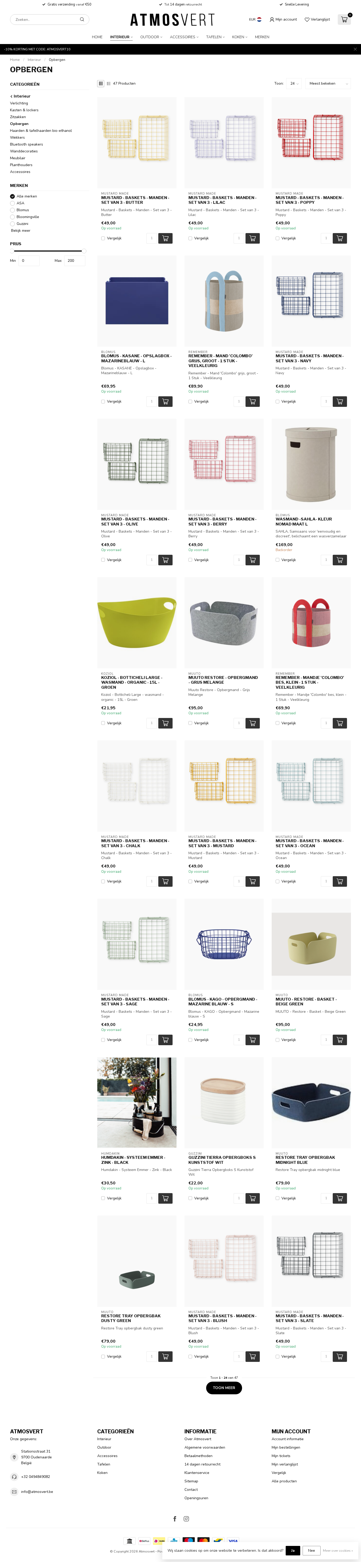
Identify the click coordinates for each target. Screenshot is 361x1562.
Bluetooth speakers (26, 144)
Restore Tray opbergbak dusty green (131, 1318)
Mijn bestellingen (286, 1447)
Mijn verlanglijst (285, 1464)
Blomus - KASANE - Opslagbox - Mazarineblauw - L (136, 358)
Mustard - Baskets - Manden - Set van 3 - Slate (310, 1318)
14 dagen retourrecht (202, 1464)
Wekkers (17, 137)
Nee (311, 1550)
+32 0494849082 (35, 1476)
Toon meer (224, 1387)
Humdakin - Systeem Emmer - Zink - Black (133, 1160)
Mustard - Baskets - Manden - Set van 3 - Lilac (222, 200)
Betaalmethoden (198, 1455)
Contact (191, 1489)
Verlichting (19, 103)
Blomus (23, 210)
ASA (20, 203)
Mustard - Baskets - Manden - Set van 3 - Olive (135, 521)
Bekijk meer (20, 230)
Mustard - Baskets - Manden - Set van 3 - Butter (135, 200)
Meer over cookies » (338, 1550)
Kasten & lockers (24, 110)
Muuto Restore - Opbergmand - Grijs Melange (223, 680)
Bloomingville (28, 217)
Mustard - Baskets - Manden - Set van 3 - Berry (222, 521)
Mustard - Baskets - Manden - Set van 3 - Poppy (310, 200)
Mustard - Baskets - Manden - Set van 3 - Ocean (310, 843)
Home (97, 37)
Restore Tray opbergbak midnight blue (305, 1160)
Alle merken (27, 196)
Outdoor (149, 37)
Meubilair (17, 158)
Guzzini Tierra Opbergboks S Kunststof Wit (222, 1160)
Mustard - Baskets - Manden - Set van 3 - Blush (222, 1318)
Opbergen (57, 59)
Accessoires (182, 37)
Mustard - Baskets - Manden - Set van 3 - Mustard (222, 843)
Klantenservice (196, 1472)
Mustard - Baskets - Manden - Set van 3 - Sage (135, 1001)
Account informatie (288, 1439)
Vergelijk (114, 238)
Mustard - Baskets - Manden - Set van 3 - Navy (310, 358)
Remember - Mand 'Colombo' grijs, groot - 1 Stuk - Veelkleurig (220, 361)
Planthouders (21, 164)
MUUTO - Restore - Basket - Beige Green (306, 1001)
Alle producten (284, 1481)
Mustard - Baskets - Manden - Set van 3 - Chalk (135, 843)
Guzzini (22, 224)
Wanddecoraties (24, 151)
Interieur (119, 37)
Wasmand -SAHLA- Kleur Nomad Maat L (304, 521)
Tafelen (213, 37)
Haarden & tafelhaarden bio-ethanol (41, 130)
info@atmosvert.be (37, 1491)
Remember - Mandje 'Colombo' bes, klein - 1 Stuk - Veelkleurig (310, 682)
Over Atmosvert (197, 1439)
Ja (293, 1550)
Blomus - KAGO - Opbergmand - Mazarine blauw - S (222, 1001)
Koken (238, 37)
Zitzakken (18, 116)
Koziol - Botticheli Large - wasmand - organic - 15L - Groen (132, 682)
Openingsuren (196, 1498)
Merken (262, 37)
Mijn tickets (281, 1455)
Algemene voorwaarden (204, 1447)
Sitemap (191, 1481)
